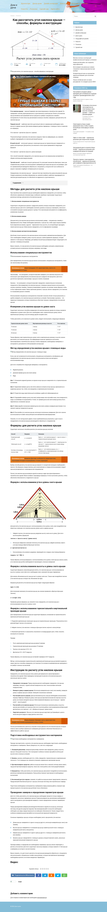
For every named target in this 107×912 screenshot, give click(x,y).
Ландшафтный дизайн (79, 3)
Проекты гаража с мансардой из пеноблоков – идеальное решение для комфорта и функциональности (84, 161)
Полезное (33, 9)
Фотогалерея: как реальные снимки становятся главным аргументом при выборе (84, 69)
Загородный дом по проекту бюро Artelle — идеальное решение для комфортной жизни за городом (84, 149)
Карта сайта (55, 9)
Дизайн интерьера (51, 3)
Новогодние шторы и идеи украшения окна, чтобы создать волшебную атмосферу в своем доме (83, 126)
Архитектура (25, 3)
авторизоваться (42, 897)
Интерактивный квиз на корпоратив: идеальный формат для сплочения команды (84, 75)
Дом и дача (13, 6)
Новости (24, 9)
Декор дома (37, 3)
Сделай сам (44, 9)
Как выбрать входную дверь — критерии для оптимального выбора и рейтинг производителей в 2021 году (84, 94)
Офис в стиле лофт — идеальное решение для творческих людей (83, 138)
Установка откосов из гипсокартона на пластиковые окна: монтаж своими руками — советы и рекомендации (89, 110)
